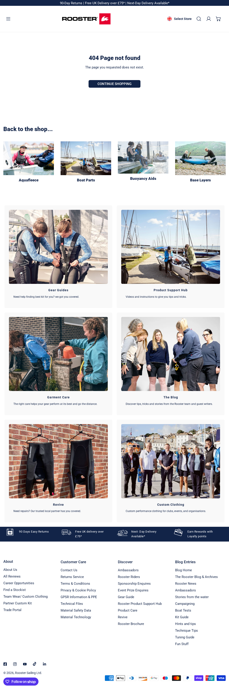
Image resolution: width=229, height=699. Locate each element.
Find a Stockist (14, 590)
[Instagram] (15, 664)
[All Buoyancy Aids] (143, 157)
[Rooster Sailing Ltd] (86, 19)
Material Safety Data (76, 610)
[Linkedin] (44, 664)
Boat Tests (183, 610)
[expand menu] (8, 18)
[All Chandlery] (86, 158)
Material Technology (76, 617)
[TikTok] (35, 663)
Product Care (127, 610)
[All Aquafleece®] (28, 158)
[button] (218, 19)
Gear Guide (126, 597)
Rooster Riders (129, 577)
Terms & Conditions (75, 584)
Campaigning (185, 604)
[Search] (199, 19)
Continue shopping (114, 84)
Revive (122, 617)
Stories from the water (192, 597)
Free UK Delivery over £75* (105, 3)
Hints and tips (185, 624)
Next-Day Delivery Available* (148, 3)
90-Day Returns (71, 3)
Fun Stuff (182, 644)
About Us (10, 570)
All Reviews (12, 576)
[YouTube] (25, 664)
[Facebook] (5, 664)
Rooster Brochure (131, 624)
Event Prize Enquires (133, 590)
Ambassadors (128, 570)
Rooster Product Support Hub (140, 604)
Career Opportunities (18, 583)
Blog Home (183, 570)
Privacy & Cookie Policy (78, 590)
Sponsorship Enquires (134, 584)
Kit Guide (182, 617)
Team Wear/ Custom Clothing (25, 597)
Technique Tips (186, 631)
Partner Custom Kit (17, 603)
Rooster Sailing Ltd (28, 673)
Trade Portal (12, 610)
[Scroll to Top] (220, 675)
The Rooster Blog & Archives (196, 577)
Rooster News (185, 584)
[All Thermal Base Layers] (200, 158)
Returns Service (72, 577)
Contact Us (69, 570)
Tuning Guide (184, 637)
